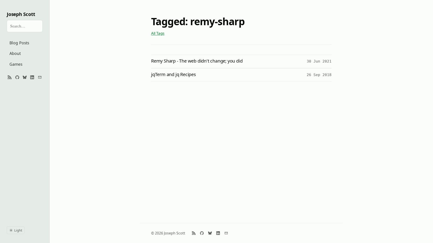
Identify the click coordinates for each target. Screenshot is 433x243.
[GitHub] (17, 77)
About (15, 53)
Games (15, 64)
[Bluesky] (25, 77)
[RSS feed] (9, 77)
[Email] (40, 77)
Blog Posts (19, 42)
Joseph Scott (21, 14)
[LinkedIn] (32, 77)
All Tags (157, 33)
